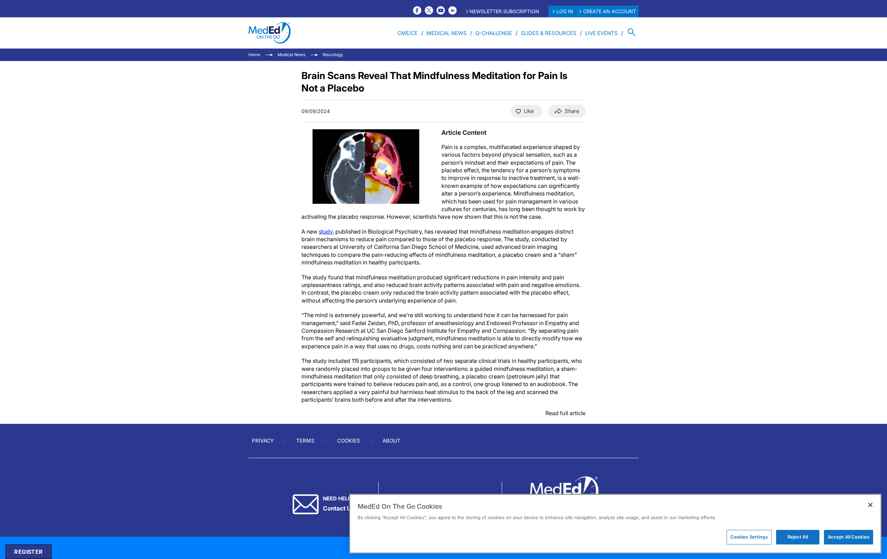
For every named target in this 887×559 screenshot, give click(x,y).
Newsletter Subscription (504, 11)
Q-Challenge (493, 33)
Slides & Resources (549, 33)
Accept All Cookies (848, 537)
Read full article (565, 413)
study (326, 231)
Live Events (601, 33)
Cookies (348, 440)
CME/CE (407, 33)
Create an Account (609, 11)
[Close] (870, 505)
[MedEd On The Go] (269, 33)
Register (28, 551)
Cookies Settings (749, 537)
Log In (564, 11)
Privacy (263, 440)
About (392, 440)
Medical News (447, 33)
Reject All (798, 537)
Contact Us (338, 508)
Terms (305, 440)
